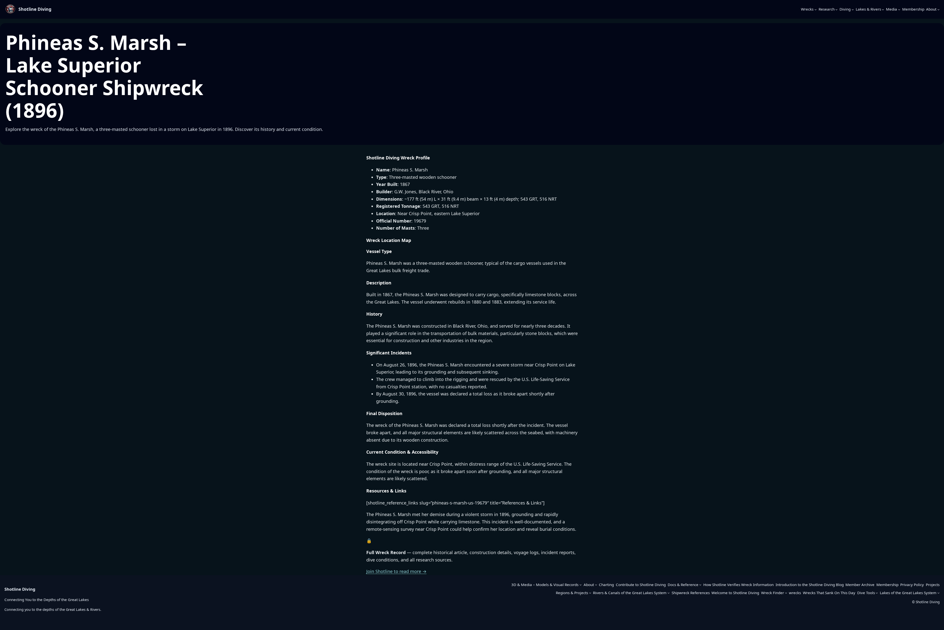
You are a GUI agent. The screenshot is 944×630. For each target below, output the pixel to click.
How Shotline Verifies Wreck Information (738, 584)
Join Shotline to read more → (396, 571)
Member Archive (859, 584)
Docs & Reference (683, 584)
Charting (606, 584)
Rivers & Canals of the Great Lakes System (629, 592)
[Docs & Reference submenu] (700, 585)
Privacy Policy (912, 584)
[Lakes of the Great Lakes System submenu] (938, 593)
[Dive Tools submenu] (877, 593)
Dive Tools (866, 592)
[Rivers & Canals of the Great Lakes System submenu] (668, 593)
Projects (933, 584)
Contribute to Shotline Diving (641, 584)
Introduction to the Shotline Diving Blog (810, 584)
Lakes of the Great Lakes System (908, 592)
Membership (887, 584)
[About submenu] (938, 9)
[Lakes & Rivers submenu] (883, 9)
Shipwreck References (691, 592)
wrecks (795, 592)
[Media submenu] (899, 9)
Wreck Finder (772, 592)
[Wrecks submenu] (815, 9)
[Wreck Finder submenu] (786, 593)
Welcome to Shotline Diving (735, 592)
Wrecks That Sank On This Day (829, 592)
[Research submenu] (836, 9)
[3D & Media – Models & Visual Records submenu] (580, 585)
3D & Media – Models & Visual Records (544, 584)
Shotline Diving (34, 9)
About (589, 584)
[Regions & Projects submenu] (590, 593)
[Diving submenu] (853, 9)
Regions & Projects (572, 592)
